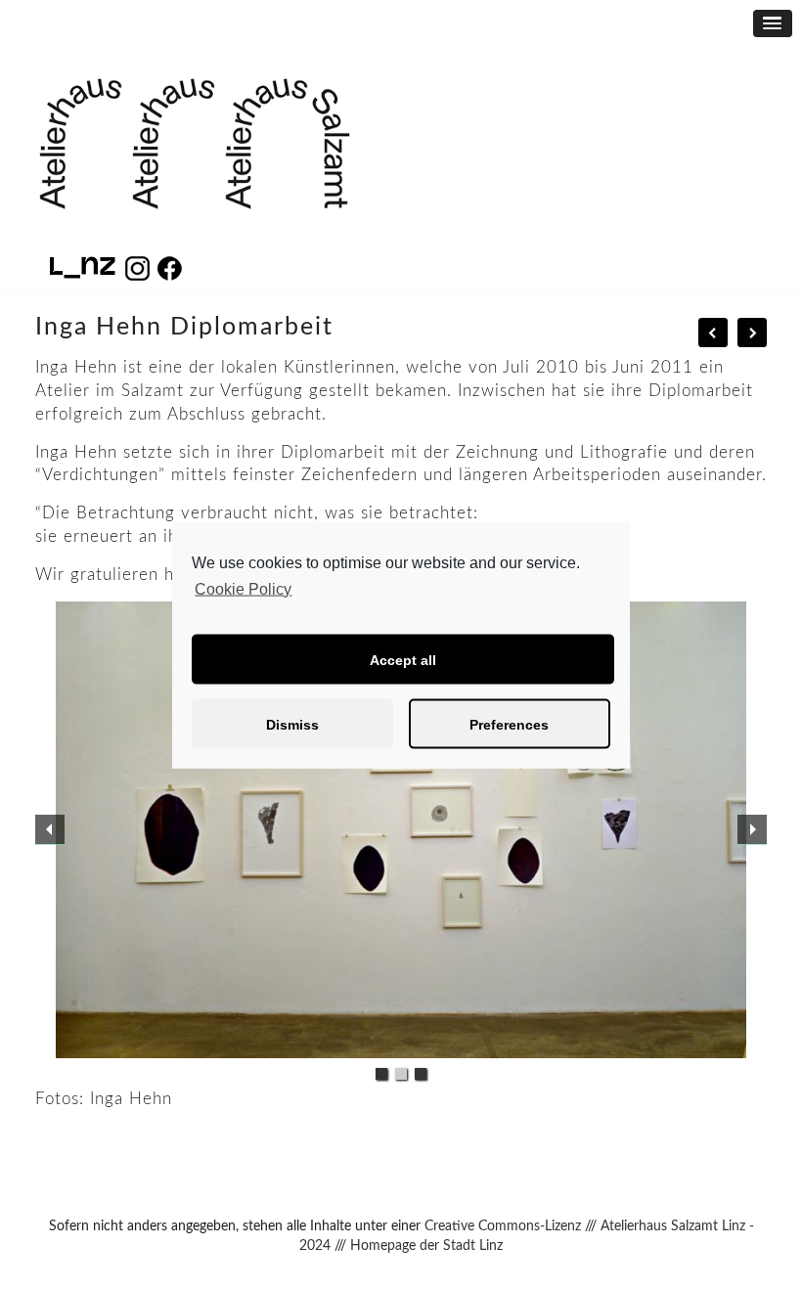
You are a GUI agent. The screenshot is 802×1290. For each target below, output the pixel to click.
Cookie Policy (243, 588)
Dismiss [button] (292, 724)
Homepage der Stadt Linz (426, 1246)
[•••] (401, 830)
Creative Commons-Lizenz (502, 1226)
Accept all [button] (403, 659)
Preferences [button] (509, 724)
